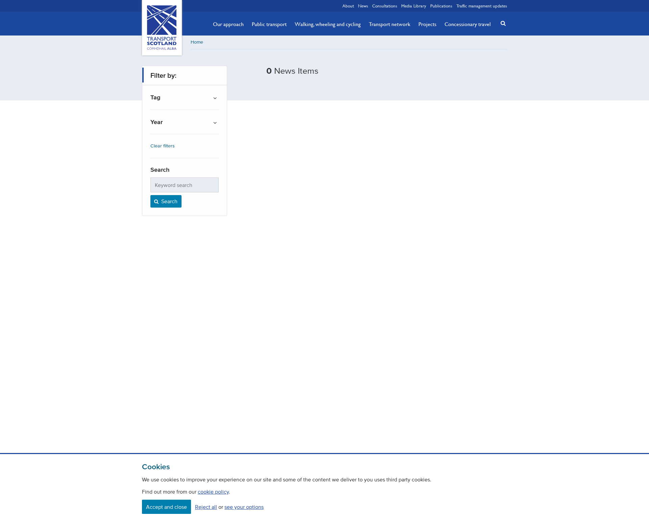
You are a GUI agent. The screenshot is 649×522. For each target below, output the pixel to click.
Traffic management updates (481, 5)
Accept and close (166, 507)
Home (197, 42)
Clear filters (162, 145)
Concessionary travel (467, 24)
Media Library (413, 5)
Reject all (206, 507)
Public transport (269, 24)
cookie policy (213, 492)
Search (168, 201)
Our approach (228, 24)
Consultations (384, 5)
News (363, 5)
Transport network (389, 24)
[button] (501, 23)
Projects (427, 24)
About (348, 5)
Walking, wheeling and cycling (328, 24)
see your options (244, 507)
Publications (441, 5)
